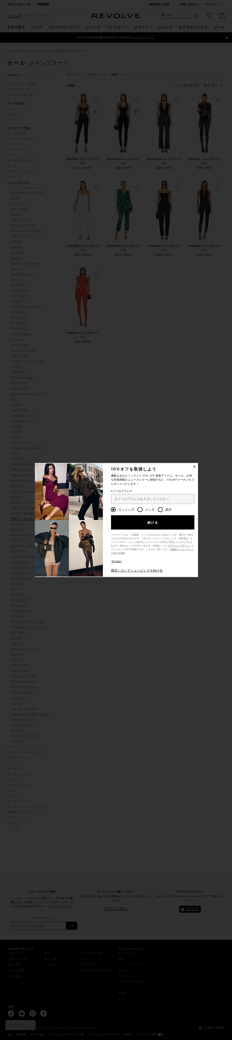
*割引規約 (116, 561)
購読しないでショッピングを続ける (137, 570)
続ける (153, 522)
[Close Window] (194, 466)
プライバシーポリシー (179, 545)
